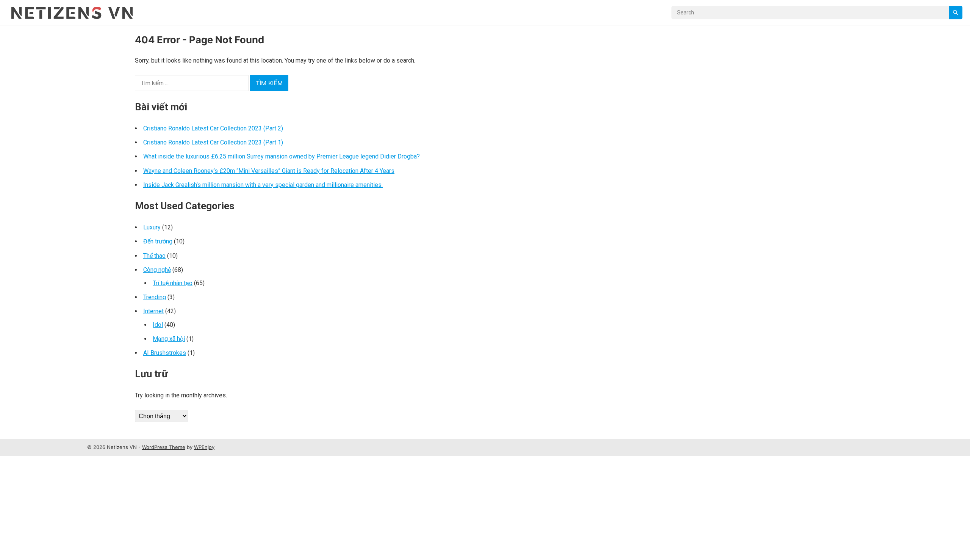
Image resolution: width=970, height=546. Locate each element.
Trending (154, 297)
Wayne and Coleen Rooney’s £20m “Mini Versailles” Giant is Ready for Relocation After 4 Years (268, 170)
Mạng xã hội (169, 338)
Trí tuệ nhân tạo (172, 283)
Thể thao (154, 255)
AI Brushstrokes (164, 352)
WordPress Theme (163, 447)
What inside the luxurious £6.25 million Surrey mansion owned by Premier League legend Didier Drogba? (281, 156)
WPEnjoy (204, 447)
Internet (153, 311)
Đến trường (157, 241)
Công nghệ (157, 269)
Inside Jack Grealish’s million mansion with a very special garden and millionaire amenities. (263, 184)
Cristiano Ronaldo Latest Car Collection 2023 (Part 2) (213, 128)
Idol (158, 324)
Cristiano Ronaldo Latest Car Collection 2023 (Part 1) (213, 142)
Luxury (152, 227)
